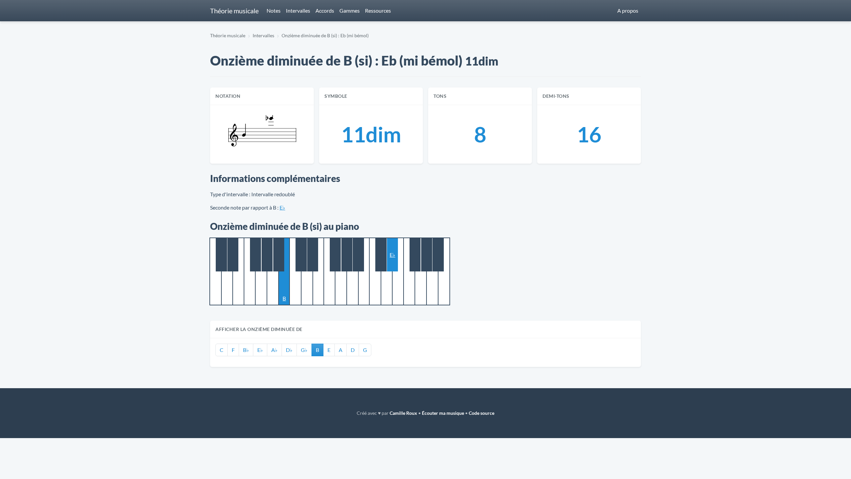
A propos (627, 10)
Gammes (349, 10)
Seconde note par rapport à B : (244, 207)
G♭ (304, 350)
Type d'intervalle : (230, 194)
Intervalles (298, 10)
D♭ (289, 350)
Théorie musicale (234, 11)
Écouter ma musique (443, 413)
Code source (481, 413)
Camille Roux (403, 413)
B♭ (246, 350)
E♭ (282, 207)
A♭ (274, 350)
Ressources (378, 10)
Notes (274, 10)
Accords (324, 10)
